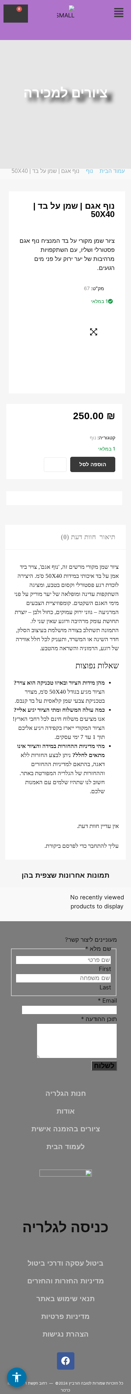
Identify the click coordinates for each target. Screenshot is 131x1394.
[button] (119, 13)
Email (107, 1000)
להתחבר (97, 846)
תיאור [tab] (107, 537)
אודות (66, 1111)
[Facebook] (65, 1361)
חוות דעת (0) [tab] (78, 537)
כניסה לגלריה (65, 1227)
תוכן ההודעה (99, 1018)
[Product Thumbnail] (94, 332)
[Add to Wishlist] (55, 464)
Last (105, 987)
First (105, 968)
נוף (89, 171)
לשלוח (104, 1065)
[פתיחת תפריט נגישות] (17, 1377)
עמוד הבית (112, 171)
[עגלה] (15, 14)
